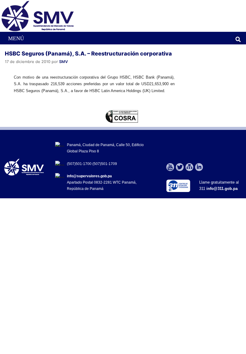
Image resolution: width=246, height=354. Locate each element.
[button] (13, 38)
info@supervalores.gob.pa (89, 176)
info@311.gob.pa (222, 188)
